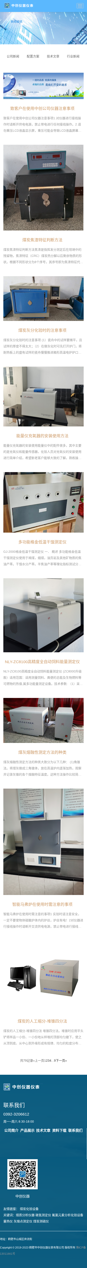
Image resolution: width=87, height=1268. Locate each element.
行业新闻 (73, 56)
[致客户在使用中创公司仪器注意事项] (43, 85)
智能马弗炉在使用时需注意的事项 (42, 904)
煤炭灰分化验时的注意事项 (42, 330)
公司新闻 (13, 56)
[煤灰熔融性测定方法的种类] (43, 720)
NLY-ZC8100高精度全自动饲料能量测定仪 (42, 662)
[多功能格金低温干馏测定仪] (43, 502)
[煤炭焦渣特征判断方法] (43, 187)
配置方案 (33, 56)
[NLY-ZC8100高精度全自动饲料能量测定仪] (43, 615)
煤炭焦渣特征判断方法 (42, 240)
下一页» (61, 1060)
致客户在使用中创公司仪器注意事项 (42, 108)
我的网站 (20, 5)
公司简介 (11, 1130)
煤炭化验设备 (29, 1209)
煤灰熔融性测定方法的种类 (42, 752)
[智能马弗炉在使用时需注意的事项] (43, 841)
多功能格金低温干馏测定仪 (42, 542)
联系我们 (75, 1130)
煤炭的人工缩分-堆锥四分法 (42, 1021)
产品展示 (27, 1130)
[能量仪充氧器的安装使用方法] (43, 396)
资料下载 (59, 1130)
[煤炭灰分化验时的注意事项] (43, 298)
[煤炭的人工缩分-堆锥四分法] (43, 976)
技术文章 (53, 56)
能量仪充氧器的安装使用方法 (42, 436)
